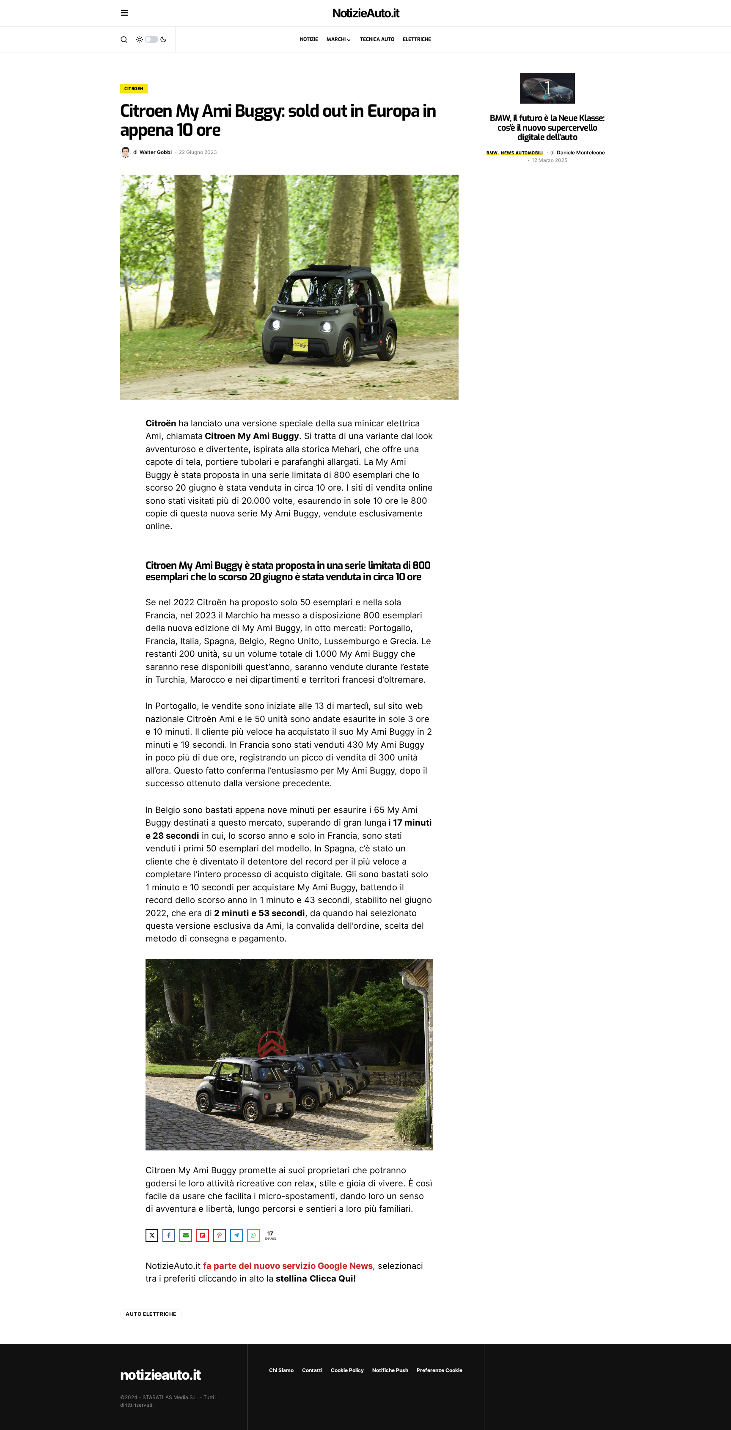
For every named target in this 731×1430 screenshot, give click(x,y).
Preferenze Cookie (439, 1370)
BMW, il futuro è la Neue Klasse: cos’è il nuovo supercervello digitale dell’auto (547, 128)
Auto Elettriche (151, 1314)
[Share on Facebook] (168, 1235)
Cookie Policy (347, 1370)
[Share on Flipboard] (202, 1235)
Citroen (133, 88)
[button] (124, 13)
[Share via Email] (185, 1235)
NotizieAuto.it (365, 13)
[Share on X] (152, 1235)
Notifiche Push (390, 1370)
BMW (492, 153)
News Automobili (522, 153)
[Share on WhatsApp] (253, 1235)
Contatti (312, 1370)
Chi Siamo (281, 1370)
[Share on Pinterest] (219, 1235)
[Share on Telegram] (236, 1235)
